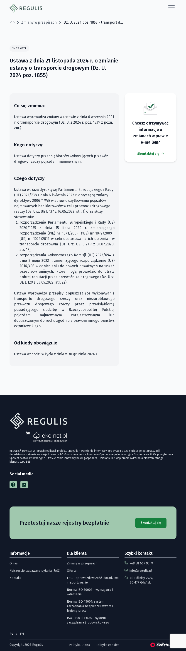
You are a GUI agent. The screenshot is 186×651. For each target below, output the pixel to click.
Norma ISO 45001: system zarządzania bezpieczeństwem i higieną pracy (90, 606)
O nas (14, 563)
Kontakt (15, 578)
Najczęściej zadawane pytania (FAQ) (35, 571)
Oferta (71, 571)
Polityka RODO (79, 645)
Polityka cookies (107, 645)
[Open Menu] (171, 8)
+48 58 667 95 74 (142, 563)
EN (22, 634)
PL (11, 634)
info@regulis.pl (141, 571)
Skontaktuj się (148, 154)
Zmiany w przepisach (82, 563)
